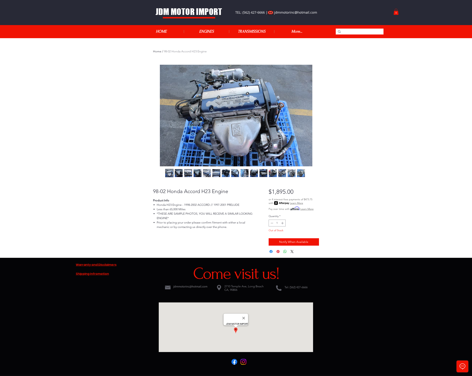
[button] (396, 12)
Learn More (296, 203)
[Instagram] (243, 362)
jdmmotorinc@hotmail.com (295, 12)
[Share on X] (292, 251)
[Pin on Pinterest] (278, 251)
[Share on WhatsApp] (285, 251)
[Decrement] (271, 223)
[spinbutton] (277, 223)
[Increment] (282, 223)
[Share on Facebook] (271, 251)
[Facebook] (234, 362)
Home (157, 51)
